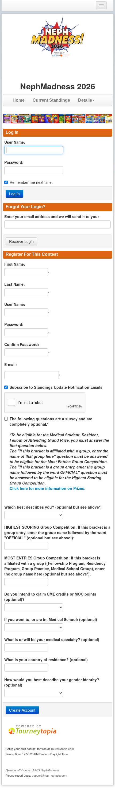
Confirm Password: (21, 344)
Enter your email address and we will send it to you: (51, 216)
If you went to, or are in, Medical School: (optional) (50, 619)
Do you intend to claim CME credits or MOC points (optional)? (50, 596)
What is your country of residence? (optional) (46, 659)
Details (85, 100)
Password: (14, 162)
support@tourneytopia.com (49, 775)
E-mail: (10, 364)
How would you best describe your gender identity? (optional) (51, 682)
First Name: (14, 264)
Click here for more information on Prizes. (47, 488)
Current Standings (51, 100)
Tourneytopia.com (62, 748)
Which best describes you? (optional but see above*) (53, 507)
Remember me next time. (31, 182)
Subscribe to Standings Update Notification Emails (56, 387)
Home (19, 100)
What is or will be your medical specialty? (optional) (51, 639)
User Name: (14, 142)
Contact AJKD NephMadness (40, 770)
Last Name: (14, 284)
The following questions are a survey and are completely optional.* (59, 453)
